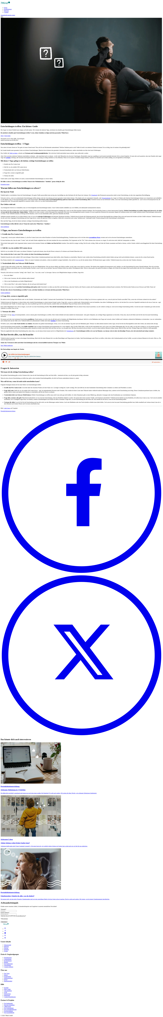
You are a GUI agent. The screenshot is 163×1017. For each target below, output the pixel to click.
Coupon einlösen (8, 967)
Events (6, 951)
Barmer (6, 962)
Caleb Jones (7, 408)
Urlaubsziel (94, 195)
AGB (5, 992)
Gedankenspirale (19, 260)
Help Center (7, 989)
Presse (5, 979)
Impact (6, 975)
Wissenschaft (7, 945)
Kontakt (6, 987)
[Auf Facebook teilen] (81, 573)
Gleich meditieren (5, 292)
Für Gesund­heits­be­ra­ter (10, 1009)
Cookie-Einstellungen (10, 997)
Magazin (6, 10)
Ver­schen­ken (7, 965)
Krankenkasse (8, 9)
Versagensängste (106, 198)
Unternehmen (7, 959)
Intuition (53, 320)
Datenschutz (7, 994)
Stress (13, 315)
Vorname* (3, 909)
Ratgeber (6, 949)
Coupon (6, 12)
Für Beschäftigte (8, 1011)
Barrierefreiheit (8, 981)
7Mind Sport (7, 1006)
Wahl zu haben (13, 153)
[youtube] (5, 936)
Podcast (6, 948)
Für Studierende (8, 963)
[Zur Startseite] (5, 5)
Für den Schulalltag (9, 1005)
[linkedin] (5, 933)
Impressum (7, 995)
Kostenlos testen (10, 15)
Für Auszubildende (9, 1012)
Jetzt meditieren (5, 226)
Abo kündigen (8, 990)
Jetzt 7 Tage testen (5, 135)
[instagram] (5, 929)
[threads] (5, 938)
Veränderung (69, 331)
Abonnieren (4, 922)
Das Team (7, 973)
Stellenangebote (8, 978)
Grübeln (8, 157)
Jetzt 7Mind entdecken (7, 345)
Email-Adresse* (5, 912)
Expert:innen (7, 976)
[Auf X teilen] (81, 736)
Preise (5, 7)
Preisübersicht (8, 957)
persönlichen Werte (94, 237)
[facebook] (5, 931)
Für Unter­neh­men (9, 1008)
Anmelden (3, 15)
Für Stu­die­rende (8, 1003)
